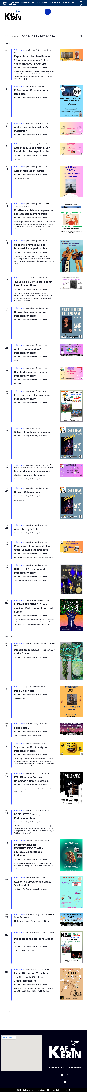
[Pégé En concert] (71, 701)
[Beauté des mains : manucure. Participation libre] (71, 373)
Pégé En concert (24, 690)
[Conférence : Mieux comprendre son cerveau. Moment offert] (71, 218)
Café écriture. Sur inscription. (32, 921)
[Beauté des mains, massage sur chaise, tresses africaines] (71, 470)
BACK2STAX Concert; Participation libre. (27, 816)
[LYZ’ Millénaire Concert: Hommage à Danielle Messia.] (71, 788)
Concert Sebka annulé (27, 492)
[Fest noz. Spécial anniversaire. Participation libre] (71, 406)
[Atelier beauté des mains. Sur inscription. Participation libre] (71, 149)
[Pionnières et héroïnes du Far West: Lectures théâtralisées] (71, 547)
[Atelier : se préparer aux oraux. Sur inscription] (71, 892)
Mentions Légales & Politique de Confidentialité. (51, 1090)
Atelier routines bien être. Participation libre (29, 350)
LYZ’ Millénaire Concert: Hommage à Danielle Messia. (31, 779)
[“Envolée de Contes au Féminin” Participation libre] (71, 283)
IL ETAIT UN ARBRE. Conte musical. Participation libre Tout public (33, 607)
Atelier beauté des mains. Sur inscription (32, 128)
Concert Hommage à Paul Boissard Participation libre (30, 246)
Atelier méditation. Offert (29, 170)
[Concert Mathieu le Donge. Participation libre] (71, 323)
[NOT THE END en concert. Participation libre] (71, 579)
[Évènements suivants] (7, 36)
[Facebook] (80, 1)
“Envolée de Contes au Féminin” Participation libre (34, 283)
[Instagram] (80, 4)
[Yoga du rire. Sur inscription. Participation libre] (71, 748)
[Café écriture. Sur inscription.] (71, 919)
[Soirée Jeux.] (71, 729)
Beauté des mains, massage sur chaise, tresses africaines (33, 473)
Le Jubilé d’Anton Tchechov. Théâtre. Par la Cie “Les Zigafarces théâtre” (31, 976)
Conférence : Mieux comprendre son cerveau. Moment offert (33, 212)
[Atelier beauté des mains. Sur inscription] (71, 128)
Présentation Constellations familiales (31, 91)
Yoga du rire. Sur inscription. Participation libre (31, 748)
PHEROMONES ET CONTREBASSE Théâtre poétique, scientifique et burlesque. (28, 850)
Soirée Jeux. (21, 727)
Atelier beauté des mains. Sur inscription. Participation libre (32, 149)
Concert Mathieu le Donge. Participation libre (30, 313)
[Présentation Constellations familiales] (71, 101)
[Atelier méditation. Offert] (71, 181)
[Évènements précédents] (5, 36)
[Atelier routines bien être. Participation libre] (71, 350)
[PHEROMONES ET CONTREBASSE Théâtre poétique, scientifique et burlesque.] (71, 855)
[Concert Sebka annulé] (71, 503)
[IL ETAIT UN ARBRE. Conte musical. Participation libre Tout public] (71, 615)
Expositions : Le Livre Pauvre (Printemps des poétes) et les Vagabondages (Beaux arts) (32, 59)
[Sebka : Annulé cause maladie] (71, 443)
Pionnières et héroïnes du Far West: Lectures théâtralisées (32, 547)
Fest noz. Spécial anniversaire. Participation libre (32, 396)
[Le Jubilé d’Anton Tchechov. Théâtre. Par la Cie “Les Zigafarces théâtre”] (71, 984)
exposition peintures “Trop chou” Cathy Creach (34, 651)
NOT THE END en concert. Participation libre (30, 570)
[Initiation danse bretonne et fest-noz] (71, 947)
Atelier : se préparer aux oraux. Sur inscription (32, 883)
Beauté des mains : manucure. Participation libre (32, 373)
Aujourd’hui (15, 36)
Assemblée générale (26, 529)
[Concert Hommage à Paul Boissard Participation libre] (71, 255)
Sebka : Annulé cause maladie (32, 432)
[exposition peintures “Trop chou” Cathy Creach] (71, 661)
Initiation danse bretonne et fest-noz (34, 940)
